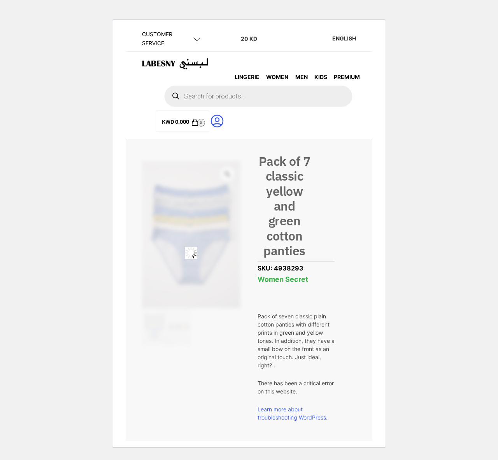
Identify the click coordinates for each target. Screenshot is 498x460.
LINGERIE (247, 77)
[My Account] (217, 121)
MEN (301, 77)
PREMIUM (347, 77)
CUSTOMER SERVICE (157, 38)
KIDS (320, 77)
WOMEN (277, 77)
